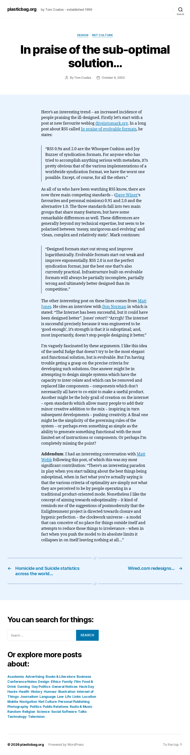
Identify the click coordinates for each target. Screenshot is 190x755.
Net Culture (102, 35)
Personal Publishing (74, 702)
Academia (15, 677)
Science (43, 712)
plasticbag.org (21, 9)
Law (60, 697)
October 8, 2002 (113, 77)
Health (24, 692)
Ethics (56, 682)
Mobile (12, 702)
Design (82, 35)
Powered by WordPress (66, 744)
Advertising (34, 677)
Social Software (64, 712)
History (36, 692)
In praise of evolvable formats (108, 129)
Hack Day (86, 687)
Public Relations (55, 707)
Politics (36, 707)
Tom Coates (82, 77)
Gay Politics (41, 687)
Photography (17, 707)
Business (84, 677)
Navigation (28, 702)
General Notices (65, 687)
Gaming (23, 687)
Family (67, 682)
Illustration (67, 692)
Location (89, 697)
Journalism (29, 697)
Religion (28, 712)
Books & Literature (60, 677)
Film (77, 682)
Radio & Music (81, 707)
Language (48, 697)
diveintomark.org (111, 123)
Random (14, 712)
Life (68, 697)
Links (76, 697)
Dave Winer (127, 195)
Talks (82, 712)
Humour (50, 692)
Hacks (12, 692)
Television (36, 717)
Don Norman (114, 306)
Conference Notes (22, 682)
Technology (17, 717)
